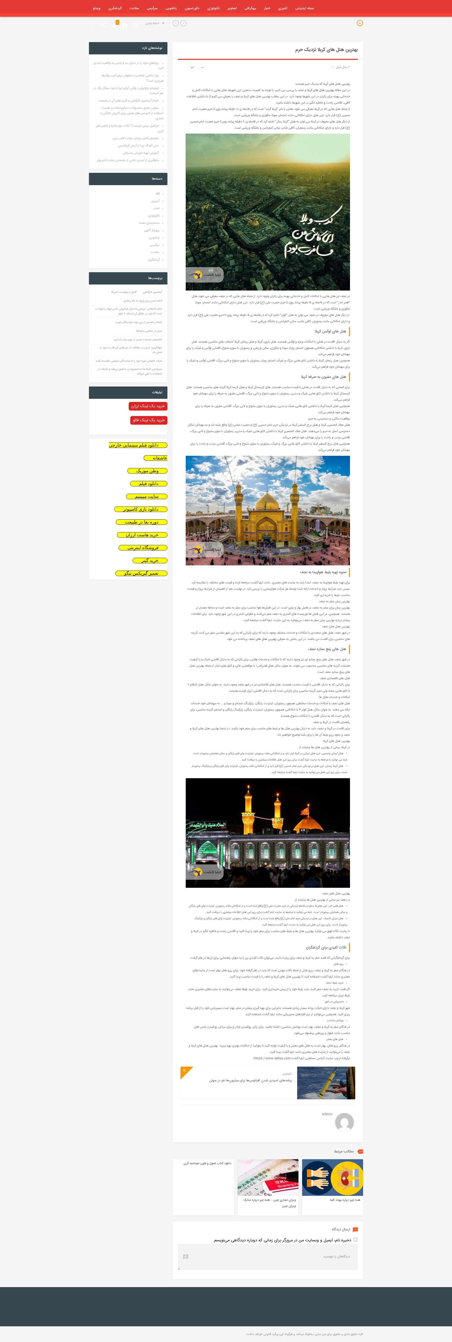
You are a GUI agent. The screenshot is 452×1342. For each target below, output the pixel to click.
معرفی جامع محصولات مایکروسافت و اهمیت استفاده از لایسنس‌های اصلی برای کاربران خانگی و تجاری (131, 113)
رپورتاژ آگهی (152, 230)
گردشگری (115, 8)
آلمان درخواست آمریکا (124, 292)
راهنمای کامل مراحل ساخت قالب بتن (135, 138)
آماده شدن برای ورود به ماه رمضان (142, 301)
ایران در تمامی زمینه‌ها (149, 331)
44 (158, 193)
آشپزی (282, 8)
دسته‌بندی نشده (149, 223)
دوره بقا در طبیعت (142, 522)
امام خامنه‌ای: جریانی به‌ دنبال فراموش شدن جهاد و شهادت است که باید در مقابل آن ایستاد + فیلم (128, 311)
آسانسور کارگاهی (152, 292)
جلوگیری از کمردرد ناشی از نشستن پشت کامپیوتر (128, 160)
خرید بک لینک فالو (149, 420)
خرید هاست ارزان (142, 534)
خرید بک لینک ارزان (148, 406)
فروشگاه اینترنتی (143, 547)
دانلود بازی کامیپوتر (141, 509)
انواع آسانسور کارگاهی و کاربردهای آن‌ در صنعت (129, 100)
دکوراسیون (192, 8)
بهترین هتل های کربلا (320, 90)
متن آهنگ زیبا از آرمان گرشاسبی (138, 145)
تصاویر (232, 8)
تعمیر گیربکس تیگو (141, 573)
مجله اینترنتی (304, 8)
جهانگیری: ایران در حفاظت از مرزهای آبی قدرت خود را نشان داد (131, 350)
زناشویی (171, 8)
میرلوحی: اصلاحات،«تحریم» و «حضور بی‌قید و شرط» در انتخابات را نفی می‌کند (130, 371)
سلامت (134, 8)
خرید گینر (150, 560)
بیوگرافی (250, 8)
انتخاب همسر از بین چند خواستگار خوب (139, 322)
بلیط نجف (241, 989)
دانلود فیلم (149, 483)
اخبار (267, 8)
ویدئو (96, 8)
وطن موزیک (147, 470)
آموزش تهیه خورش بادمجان (141, 153)
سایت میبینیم (147, 496)
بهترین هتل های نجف (262, 639)
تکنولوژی (213, 8)
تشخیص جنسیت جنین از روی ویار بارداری (138, 339)
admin (327, 1114)
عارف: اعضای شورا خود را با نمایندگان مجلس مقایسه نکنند (128, 361)
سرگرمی (152, 8)
